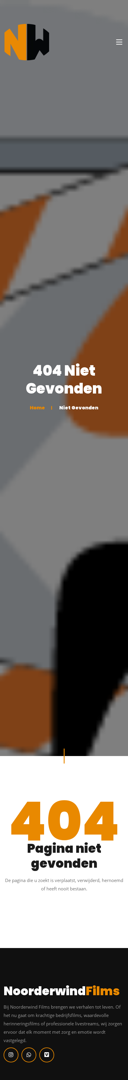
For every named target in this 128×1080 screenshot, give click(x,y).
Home (37, 407)
